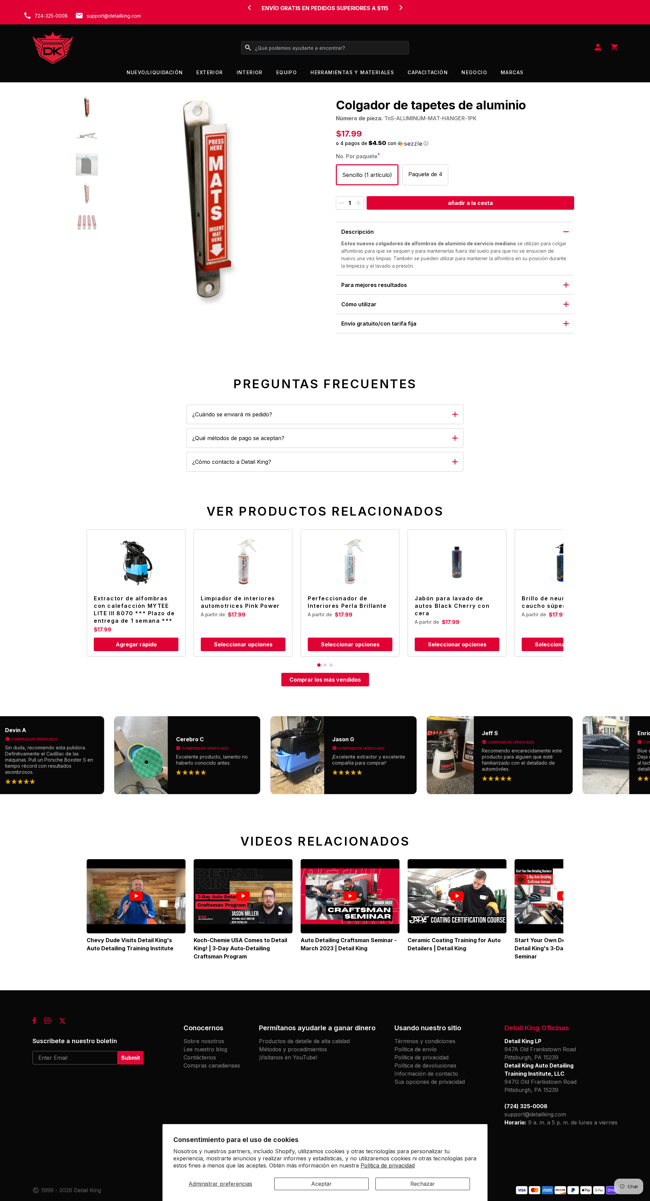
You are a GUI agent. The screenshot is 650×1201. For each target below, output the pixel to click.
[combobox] (325, 48)
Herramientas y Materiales (352, 72)
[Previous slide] (249, 7)
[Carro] (614, 48)
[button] (87, 107)
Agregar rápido (136, 644)
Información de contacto (426, 1073)
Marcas (512, 72)
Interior (250, 72)
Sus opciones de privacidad (429, 1081)
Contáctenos (199, 1057)
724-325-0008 (51, 16)
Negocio (474, 72)
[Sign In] (598, 48)
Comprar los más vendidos (325, 679)
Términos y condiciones (424, 1041)
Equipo (286, 72)
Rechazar (422, 1183)
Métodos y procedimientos (293, 1049)
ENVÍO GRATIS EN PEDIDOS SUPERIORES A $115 (325, 8)
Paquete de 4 (425, 174)
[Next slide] (400, 7)
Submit (130, 1057)
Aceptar (321, 1183)
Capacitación (428, 72)
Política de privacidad (388, 1165)
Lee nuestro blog (205, 1049)
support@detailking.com (114, 16)
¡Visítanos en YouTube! (288, 1057)
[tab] (319, 665)
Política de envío (415, 1049)
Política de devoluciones (425, 1065)
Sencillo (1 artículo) (367, 174)
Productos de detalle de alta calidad (304, 1041)
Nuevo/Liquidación (155, 72)
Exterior (209, 72)
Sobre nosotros (203, 1041)
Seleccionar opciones (243, 644)
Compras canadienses (211, 1065)
